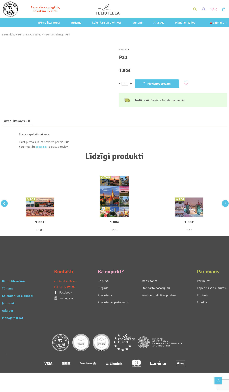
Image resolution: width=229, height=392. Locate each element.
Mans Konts (149, 281)
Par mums (204, 281)
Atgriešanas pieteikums (113, 302)
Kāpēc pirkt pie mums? (212, 288)
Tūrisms (22, 34)
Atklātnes (35, 34)
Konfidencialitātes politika (159, 295)
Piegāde (103, 288)
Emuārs (202, 302)
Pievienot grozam (159, 83)
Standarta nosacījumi (156, 288)
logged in (41, 146)
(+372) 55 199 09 (64, 287)
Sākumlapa (8, 34)
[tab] (17, 122)
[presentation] (225, 203)
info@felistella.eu (65, 281)
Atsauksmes (17, 121)
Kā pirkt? (103, 281)
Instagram (66, 298)
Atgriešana (105, 295)
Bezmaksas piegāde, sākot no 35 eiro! (45, 9)
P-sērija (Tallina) (53, 34)
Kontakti (202, 295)
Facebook (65, 292)
